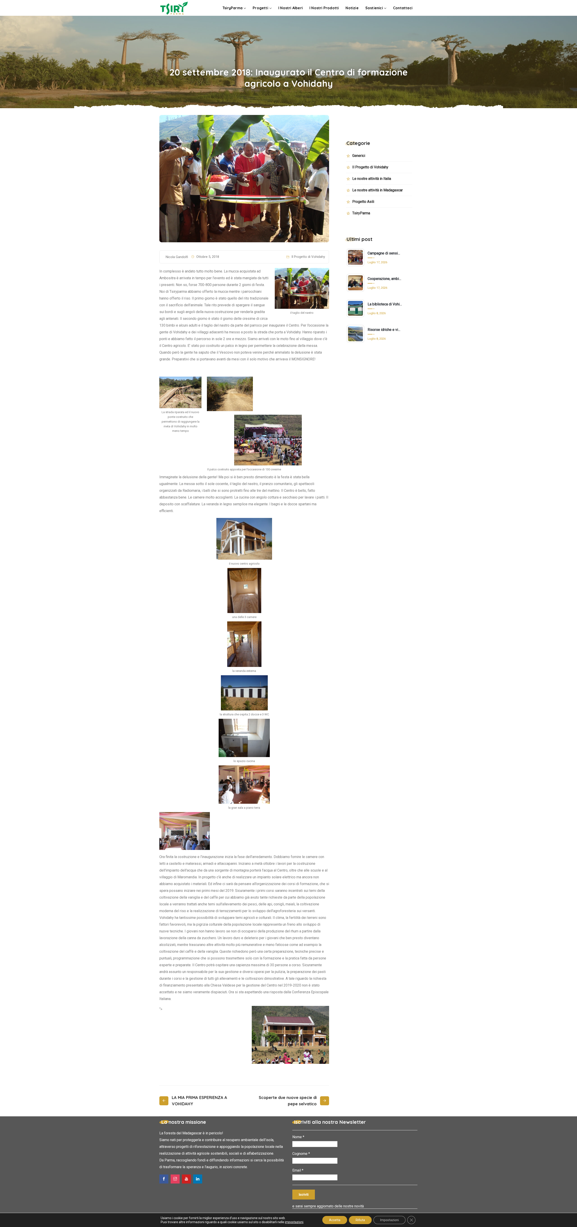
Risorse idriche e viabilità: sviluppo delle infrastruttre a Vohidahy (385, 329)
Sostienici (374, 8)
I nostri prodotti (324, 8)
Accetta (334, 1220)
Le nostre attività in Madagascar (377, 190)
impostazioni (294, 1222)
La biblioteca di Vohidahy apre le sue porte (385, 304)
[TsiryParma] (174, 8)
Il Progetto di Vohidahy (308, 257)
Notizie (352, 8)
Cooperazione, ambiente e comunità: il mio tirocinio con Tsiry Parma (385, 279)
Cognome (301, 1153)
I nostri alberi (290, 8)
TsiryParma (361, 213)
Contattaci (402, 8)
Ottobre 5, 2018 (207, 257)
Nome (298, 1137)
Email (297, 1170)
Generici (358, 155)
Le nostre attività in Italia (371, 178)
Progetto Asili (363, 201)
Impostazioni (389, 1220)
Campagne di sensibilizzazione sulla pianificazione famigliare (385, 253)
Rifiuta (360, 1220)
